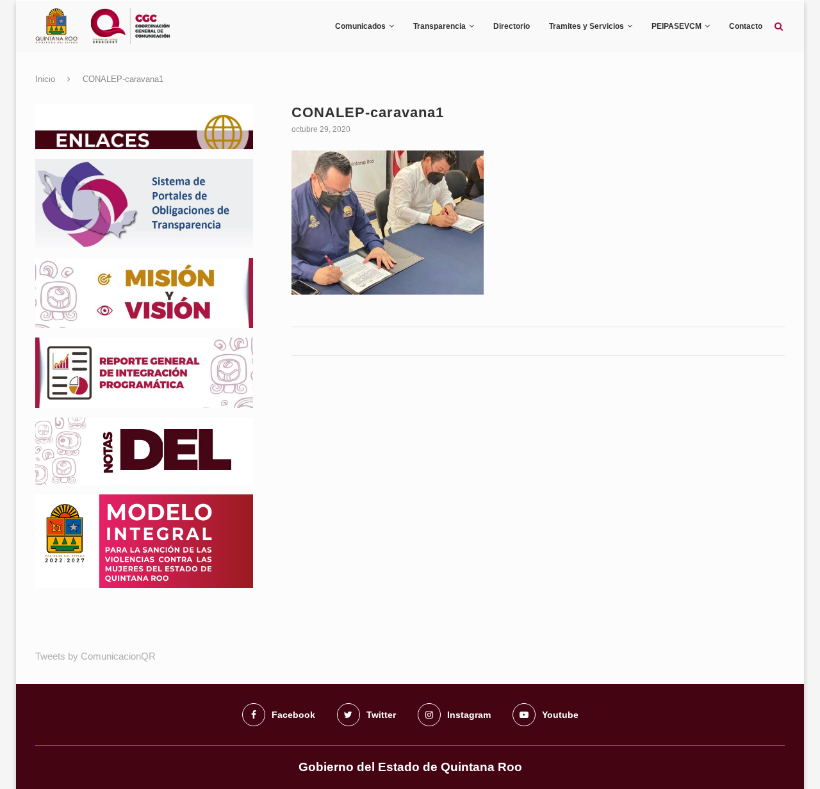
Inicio (45, 79)
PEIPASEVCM (676, 26)
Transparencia (439, 26)
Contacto (745, 26)
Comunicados (360, 26)
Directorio (511, 26)
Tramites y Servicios (586, 26)
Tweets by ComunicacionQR (95, 656)
